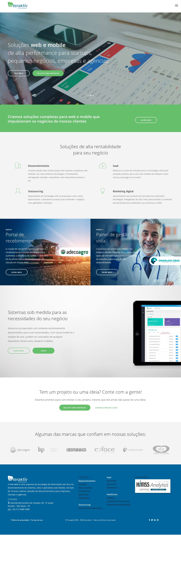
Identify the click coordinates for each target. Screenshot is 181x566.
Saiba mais (19, 351)
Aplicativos (83, 494)
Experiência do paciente (118, 501)
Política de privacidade (20, 520)
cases (43, 351)
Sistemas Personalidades (118, 504)
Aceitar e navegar (160, 543)
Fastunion (111, 484)
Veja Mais (18, 73)
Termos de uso (37, 520)
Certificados (142, 477)
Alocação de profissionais (90, 508)
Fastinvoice (112, 487)
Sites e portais (85, 487)
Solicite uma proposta (48, 73)
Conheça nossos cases (106, 408)
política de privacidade (73, 548)
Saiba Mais (146, 120)
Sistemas (82, 484)
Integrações (84, 498)
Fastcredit (111, 480)
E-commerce (84, 491)
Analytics (111, 497)
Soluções (83, 477)
